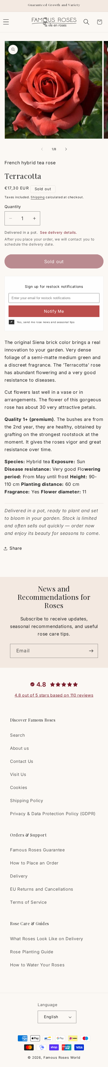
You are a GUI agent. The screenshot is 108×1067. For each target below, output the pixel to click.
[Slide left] (41, 148)
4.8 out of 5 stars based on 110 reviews (54, 695)
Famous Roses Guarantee (37, 849)
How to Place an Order (34, 862)
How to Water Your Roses (37, 964)
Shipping (38, 197)
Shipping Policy (26, 800)
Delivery (19, 876)
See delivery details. (58, 232)
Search (17, 735)
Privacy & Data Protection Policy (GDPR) (53, 813)
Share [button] (16, 548)
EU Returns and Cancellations (41, 889)
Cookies (18, 787)
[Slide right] (66, 148)
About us (19, 748)
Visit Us (18, 774)
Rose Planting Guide (31, 951)
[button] (86, 22)
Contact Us (21, 761)
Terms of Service (28, 902)
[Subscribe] (91, 651)
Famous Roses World (61, 1057)
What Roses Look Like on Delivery (46, 938)
